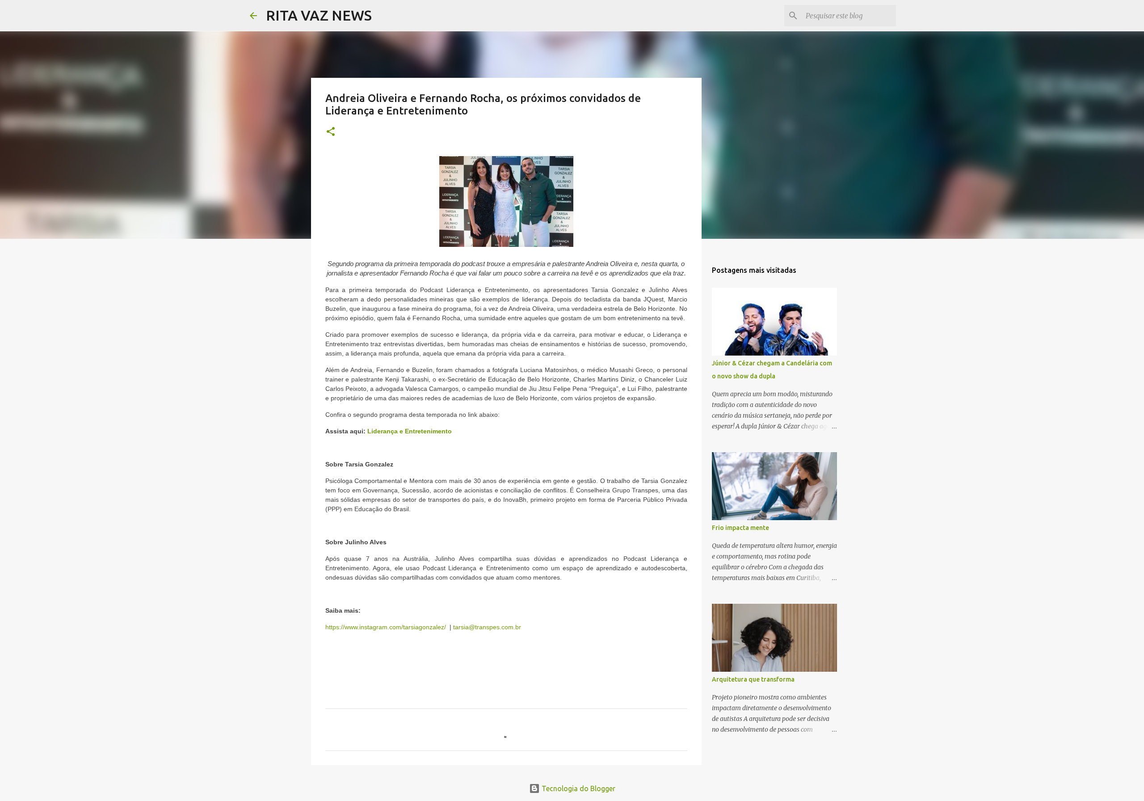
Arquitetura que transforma (753, 679)
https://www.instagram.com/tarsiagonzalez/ (385, 627)
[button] (330, 132)
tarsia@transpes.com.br (487, 627)
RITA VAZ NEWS (319, 15)
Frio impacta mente (740, 527)
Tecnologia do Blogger (577, 788)
